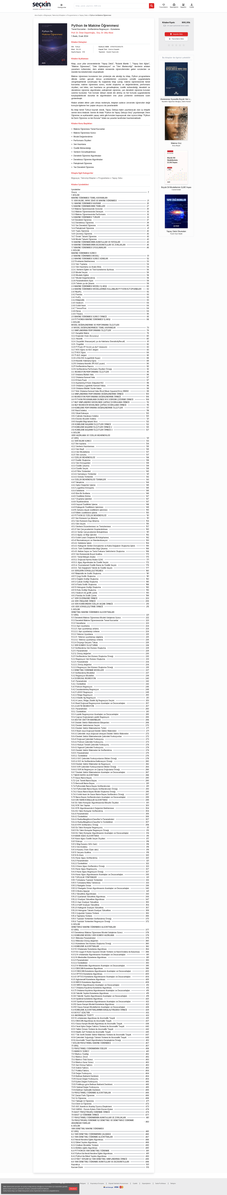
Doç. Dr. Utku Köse (105, 33)
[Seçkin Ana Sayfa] (41, 5)
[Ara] (151, 5)
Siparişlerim (146, 1183)
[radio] (169, 45)
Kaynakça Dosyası (97, 1183)
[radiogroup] (176, 45)
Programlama (72, 15)
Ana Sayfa (38, 15)
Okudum (73, 1189)
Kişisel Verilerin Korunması (118, 1183)
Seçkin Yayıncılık (112, 52)
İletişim (173, 1183)
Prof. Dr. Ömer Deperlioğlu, (83, 33)
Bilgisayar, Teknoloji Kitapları (54, 15)
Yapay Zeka (83, 15)
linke (20, 1191)
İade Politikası (160, 1183)
